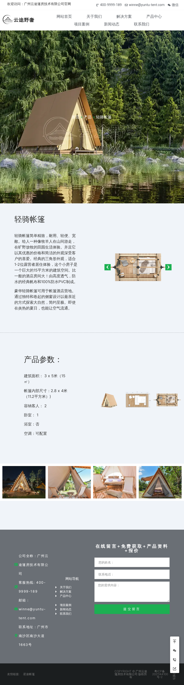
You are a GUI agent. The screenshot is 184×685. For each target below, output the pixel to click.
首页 (75, 117)
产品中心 (154, 16)
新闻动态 (111, 24)
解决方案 (124, 16)
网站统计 (174, 674)
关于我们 (94, 16)
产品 (88, 117)
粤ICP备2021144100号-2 (160, 674)
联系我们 (141, 24)
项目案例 (81, 24)
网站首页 (64, 16)
